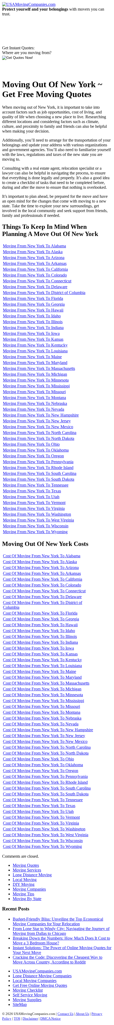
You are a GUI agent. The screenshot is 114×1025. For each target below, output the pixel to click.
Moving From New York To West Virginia (38, 520)
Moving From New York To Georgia (34, 304)
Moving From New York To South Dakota (38, 479)
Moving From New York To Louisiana (35, 351)
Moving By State (27, 898)
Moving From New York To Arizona (33, 257)
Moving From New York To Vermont (34, 502)
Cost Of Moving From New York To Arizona (41, 567)
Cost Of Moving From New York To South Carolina (47, 788)
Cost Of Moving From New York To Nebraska (42, 718)
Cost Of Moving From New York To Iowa (38, 648)
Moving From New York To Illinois (33, 321)
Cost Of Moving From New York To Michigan (42, 689)
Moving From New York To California (35, 269)
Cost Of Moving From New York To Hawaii (40, 625)
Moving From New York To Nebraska (35, 403)
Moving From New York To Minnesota (36, 380)
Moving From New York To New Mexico (38, 426)
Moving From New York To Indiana (33, 327)
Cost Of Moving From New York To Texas (39, 805)
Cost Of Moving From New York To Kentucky (42, 660)
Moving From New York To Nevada (33, 409)
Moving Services (27, 870)
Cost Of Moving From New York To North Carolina (47, 747)
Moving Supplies (27, 999)
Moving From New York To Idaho (32, 316)
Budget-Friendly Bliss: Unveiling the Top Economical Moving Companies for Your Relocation (58, 921)
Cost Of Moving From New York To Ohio (38, 759)
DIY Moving (23, 884)
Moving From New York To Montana (34, 397)
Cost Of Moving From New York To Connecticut (44, 591)
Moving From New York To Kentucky (35, 345)
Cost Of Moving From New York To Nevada (40, 724)
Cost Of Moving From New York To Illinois (40, 636)
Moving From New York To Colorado (35, 275)
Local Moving (25, 879)
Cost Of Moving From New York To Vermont (41, 817)
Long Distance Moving (32, 875)
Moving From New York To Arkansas (35, 263)
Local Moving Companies (34, 980)
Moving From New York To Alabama (34, 246)
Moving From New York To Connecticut (37, 281)
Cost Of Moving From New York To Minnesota (43, 695)
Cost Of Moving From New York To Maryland (42, 677)
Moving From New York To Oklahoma (36, 450)
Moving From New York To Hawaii (33, 310)
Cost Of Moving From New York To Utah (38, 811)
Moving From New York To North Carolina (39, 432)
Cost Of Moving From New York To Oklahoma (43, 765)
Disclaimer (30, 1018)
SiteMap (20, 1004)
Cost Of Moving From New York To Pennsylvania (45, 776)
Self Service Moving (30, 995)
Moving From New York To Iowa (31, 333)
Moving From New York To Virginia (34, 508)
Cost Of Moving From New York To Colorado (42, 585)
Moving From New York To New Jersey (37, 421)
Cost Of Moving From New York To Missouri (41, 706)
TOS (17, 1018)
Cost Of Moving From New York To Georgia (41, 619)
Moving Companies (29, 889)
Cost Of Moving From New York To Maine (39, 671)
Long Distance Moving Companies (42, 976)
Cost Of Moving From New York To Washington (44, 829)
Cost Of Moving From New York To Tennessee (43, 800)
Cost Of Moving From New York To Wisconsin (43, 840)
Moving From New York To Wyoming (35, 531)
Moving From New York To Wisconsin (35, 526)
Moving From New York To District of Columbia (44, 292)
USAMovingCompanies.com (37, 971)
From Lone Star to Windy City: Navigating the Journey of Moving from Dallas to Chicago (61, 931)
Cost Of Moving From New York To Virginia (41, 823)
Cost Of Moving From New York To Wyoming (42, 846)
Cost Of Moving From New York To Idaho (39, 630)
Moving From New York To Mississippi (36, 386)
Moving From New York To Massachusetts (39, 368)
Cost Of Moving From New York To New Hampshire (48, 730)
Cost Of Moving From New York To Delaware (42, 596)
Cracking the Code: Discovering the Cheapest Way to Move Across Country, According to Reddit (57, 959)
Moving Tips (23, 894)
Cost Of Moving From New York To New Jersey (44, 735)
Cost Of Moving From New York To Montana (41, 712)
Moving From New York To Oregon (33, 456)
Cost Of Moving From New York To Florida (40, 613)
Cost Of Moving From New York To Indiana (40, 642)
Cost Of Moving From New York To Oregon (40, 770)
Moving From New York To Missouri (34, 391)
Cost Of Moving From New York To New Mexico (45, 741)
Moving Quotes (26, 865)
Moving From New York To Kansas (33, 339)
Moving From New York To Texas (32, 491)
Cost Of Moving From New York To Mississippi (43, 700)
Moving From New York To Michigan (35, 374)
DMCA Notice (50, 1018)
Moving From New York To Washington (37, 514)
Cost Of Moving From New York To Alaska (40, 561)
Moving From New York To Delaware (35, 286)
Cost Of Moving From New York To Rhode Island (45, 782)
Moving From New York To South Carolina (39, 473)
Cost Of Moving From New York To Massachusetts (46, 683)
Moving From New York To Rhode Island (38, 467)
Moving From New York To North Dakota (38, 438)
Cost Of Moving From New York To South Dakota (46, 794)
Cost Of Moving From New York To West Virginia (45, 835)
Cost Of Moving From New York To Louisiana (42, 665)
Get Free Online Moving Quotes (40, 985)
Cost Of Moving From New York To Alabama (41, 556)
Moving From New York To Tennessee (35, 485)
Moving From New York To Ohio (31, 444)
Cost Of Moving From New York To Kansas (40, 654)
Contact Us (65, 1014)
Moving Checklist (28, 990)
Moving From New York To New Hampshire (41, 415)
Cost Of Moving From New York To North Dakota (46, 753)
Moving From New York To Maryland (35, 362)
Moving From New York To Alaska (33, 251)
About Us (82, 1014)
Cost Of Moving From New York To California (42, 579)
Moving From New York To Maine (32, 356)
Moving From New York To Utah (31, 496)
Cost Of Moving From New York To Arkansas (42, 573)
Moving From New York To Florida (33, 298)
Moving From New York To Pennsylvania (38, 461)
